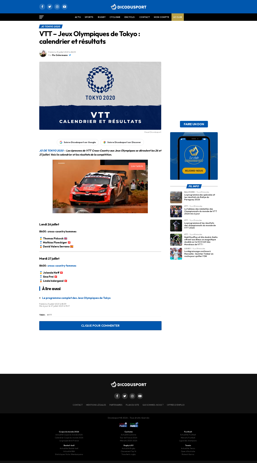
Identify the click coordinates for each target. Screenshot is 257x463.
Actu (78, 17)
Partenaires (115, 405)
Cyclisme (115, 17)
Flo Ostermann (60, 55)
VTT (50, 315)
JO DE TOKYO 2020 (51, 150)
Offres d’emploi (175, 405)
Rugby (102, 17)
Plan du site (132, 405)
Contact (144, 17)
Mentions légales (96, 405)
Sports (89, 17)
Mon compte (161, 17)
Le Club (177, 17)
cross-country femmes (62, 265)
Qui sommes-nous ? (152, 405)
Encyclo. (129, 17)
